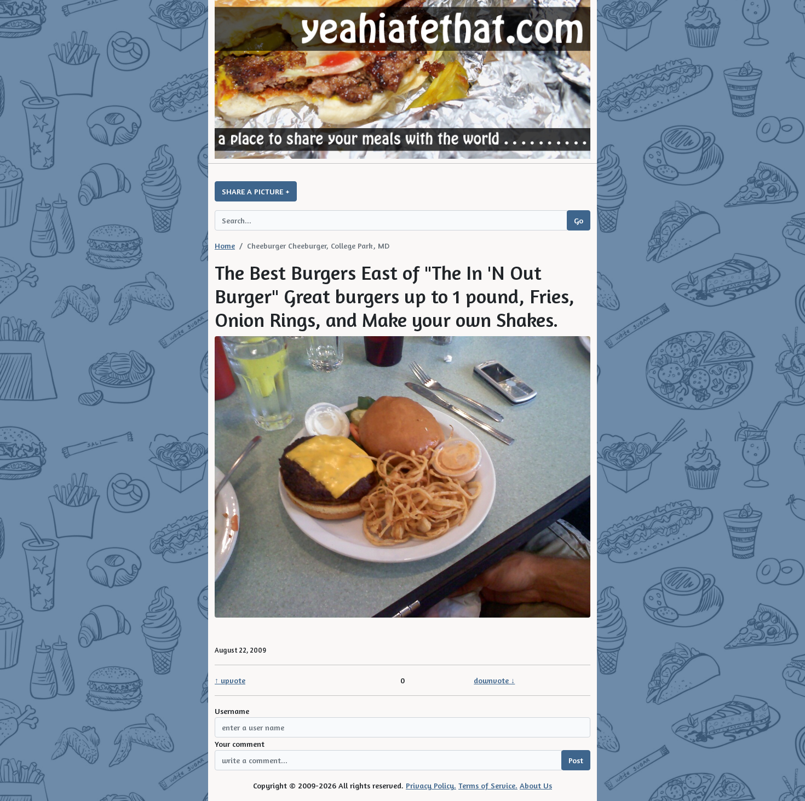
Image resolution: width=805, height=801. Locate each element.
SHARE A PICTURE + (256, 191)
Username (232, 711)
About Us (536, 785)
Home (225, 245)
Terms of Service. (488, 785)
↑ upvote (230, 680)
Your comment (239, 743)
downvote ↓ (494, 680)
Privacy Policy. (431, 785)
